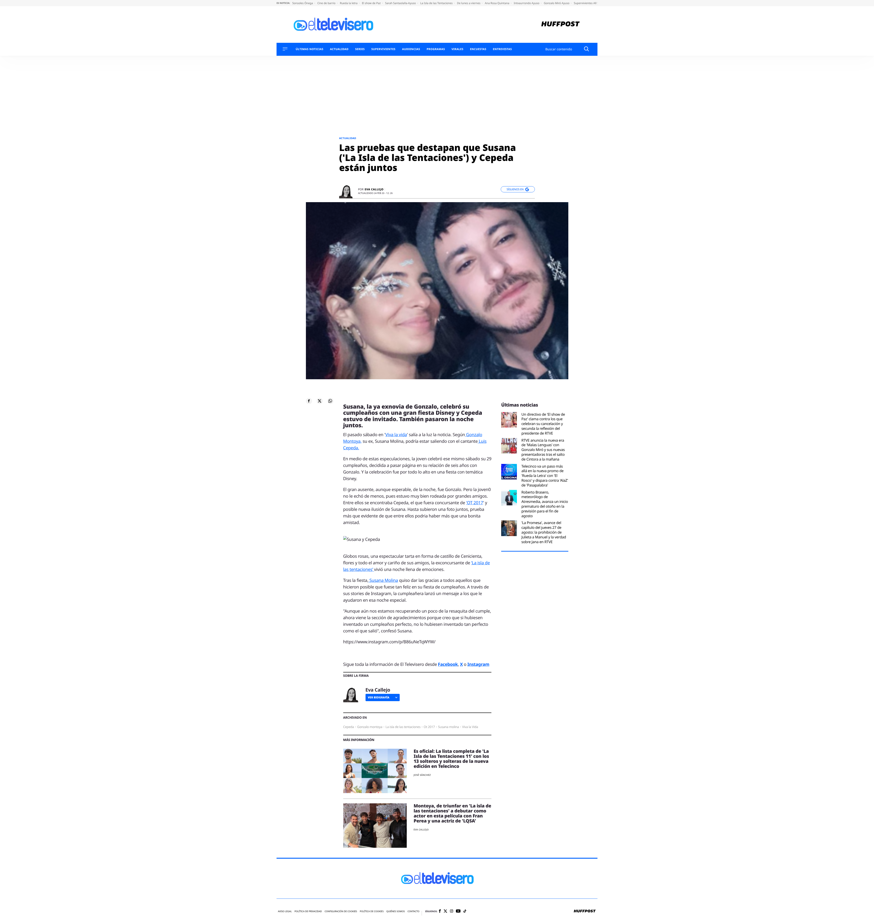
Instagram (478, 664)
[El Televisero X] (445, 911)
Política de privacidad (308, 911)
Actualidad (339, 49)
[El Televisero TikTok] (464, 911)
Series (360, 49)
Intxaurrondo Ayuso (527, 3)
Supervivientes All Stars (589, 3)
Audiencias (411, 49)
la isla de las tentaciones (403, 727)
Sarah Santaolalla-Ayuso (401, 3)
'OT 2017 (474, 503)
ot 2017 (429, 727)
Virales (457, 49)
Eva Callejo (374, 189)
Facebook (448, 664)
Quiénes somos (395, 911)
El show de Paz (371, 3)
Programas (436, 49)
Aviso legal (285, 911)
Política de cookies (372, 911)
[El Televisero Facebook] (440, 911)
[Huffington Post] (560, 24)
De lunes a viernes (469, 3)
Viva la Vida (470, 727)
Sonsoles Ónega (303, 3)
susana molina (448, 727)
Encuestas (478, 49)
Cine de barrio (326, 3)
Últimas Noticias (309, 49)
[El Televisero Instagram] (451, 911)
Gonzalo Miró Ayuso (557, 3)
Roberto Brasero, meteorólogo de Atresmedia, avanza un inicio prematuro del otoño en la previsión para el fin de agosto (544, 504)
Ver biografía (378, 697)
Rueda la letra (349, 3)
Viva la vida (396, 435)
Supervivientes (383, 49)
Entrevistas (502, 49)
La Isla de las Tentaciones (436, 3)
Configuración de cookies (341, 911)
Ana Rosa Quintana (497, 3)
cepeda (348, 727)
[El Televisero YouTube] (458, 911)
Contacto (413, 911)
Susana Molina (383, 580)
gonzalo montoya (369, 727)
